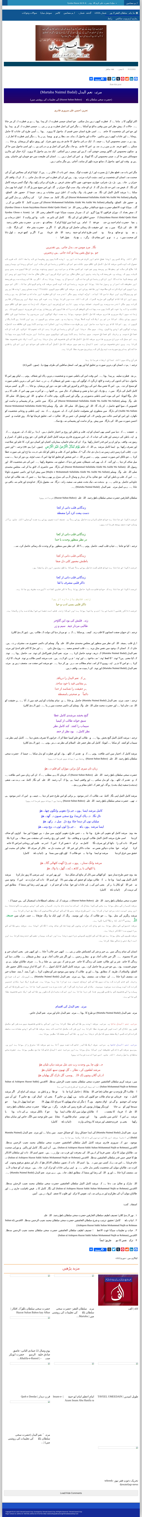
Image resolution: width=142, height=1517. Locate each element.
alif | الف (133, 1308)
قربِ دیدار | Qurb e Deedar (35, 1396)
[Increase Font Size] (8, 69)
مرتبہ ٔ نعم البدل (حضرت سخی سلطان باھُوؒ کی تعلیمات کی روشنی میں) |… (29, 1438)
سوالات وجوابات (29, 13)
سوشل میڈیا (46, 13)
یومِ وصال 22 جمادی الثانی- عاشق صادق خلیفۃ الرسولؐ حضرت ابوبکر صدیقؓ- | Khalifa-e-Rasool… (29, 1354)
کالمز (57, 13)
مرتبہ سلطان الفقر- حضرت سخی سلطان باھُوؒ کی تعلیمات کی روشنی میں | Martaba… (73, 1312)
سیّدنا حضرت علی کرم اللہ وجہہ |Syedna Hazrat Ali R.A (91, 3)
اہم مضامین (69, 13)
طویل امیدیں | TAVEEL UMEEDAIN (118, 1396)
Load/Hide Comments (71, 1493)
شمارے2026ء (100, 13)
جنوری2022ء (121, 1258)
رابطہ (109, 18)
